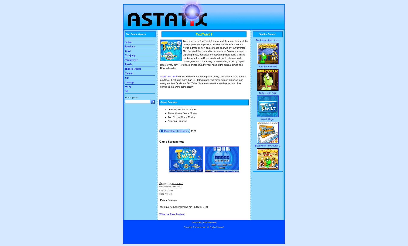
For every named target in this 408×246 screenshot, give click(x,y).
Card (128, 51)
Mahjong (130, 55)
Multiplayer (131, 59)
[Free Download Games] (165, 14)
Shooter (129, 73)
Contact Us (196, 222)
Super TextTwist (168, 76)
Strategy (129, 82)
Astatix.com (200, 227)
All (126, 91)
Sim (127, 77)
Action (128, 42)
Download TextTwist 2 (176, 131)
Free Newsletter (209, 222)
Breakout (130, 46)
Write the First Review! (172, 214)
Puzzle (128, 64)
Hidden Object (133, 68)
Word (128, 86)
